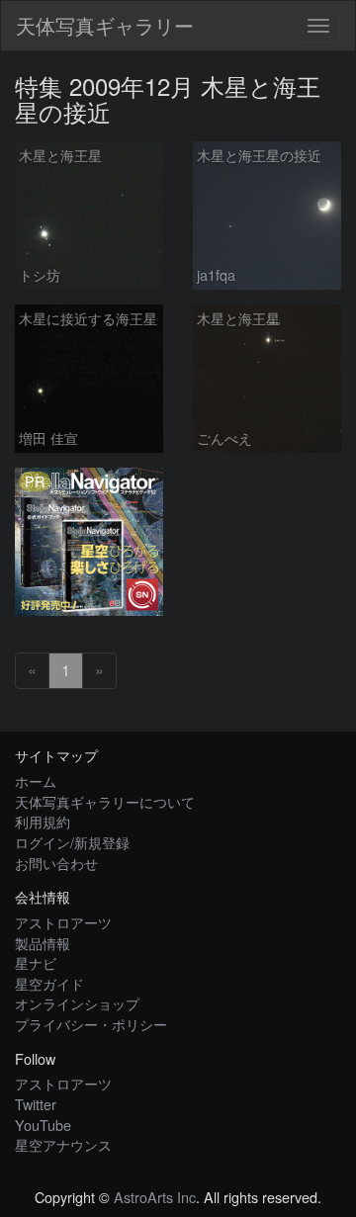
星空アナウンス (63, 1144)
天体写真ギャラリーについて (105, 801)
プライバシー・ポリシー (91, 1023)
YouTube (43, 1124)
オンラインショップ (77, 1003)
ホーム (35, 780)
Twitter (35, 1103)
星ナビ (35, 962)
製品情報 (42, 942)
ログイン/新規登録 (72, 841)
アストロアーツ (63, 922)
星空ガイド (49, 983)
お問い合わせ (56, 862)
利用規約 (42, 821)
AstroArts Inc (155, 1196)
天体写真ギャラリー (105, 25)
